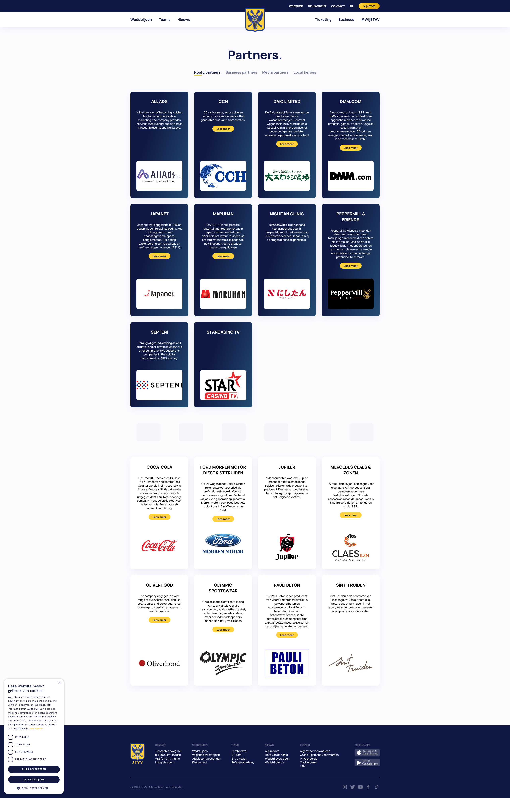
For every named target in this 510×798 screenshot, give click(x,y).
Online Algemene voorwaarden (319, 755)
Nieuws (183, 19)
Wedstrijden (141, 19)
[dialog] (34, 736)
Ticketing (323, 19)
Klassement (199, 762)
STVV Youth (238, 758)
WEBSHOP (296, 6)
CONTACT (338, 6)
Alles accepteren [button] (34, 769)
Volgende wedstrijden (206, 755)
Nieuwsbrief (317, 6)
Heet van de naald (276, 755)
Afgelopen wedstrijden (206, 758)
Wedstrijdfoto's (274, 762)
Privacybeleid (308, 758)
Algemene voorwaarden (315, 751)
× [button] (59, 683)
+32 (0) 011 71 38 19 (167, 758)
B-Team (236, 755)
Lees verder (36, 728)
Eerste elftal (239, 751)
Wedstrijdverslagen (277, 758)
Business (346, 19)
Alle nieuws (272, 751)
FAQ (302, 766)
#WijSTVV (370, 19)
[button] (34, 788)
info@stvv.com (164, 762)
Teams (164, 19)
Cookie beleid (308, 762)
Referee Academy (242, 762)
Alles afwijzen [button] (34, 779)
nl (352, 6)
